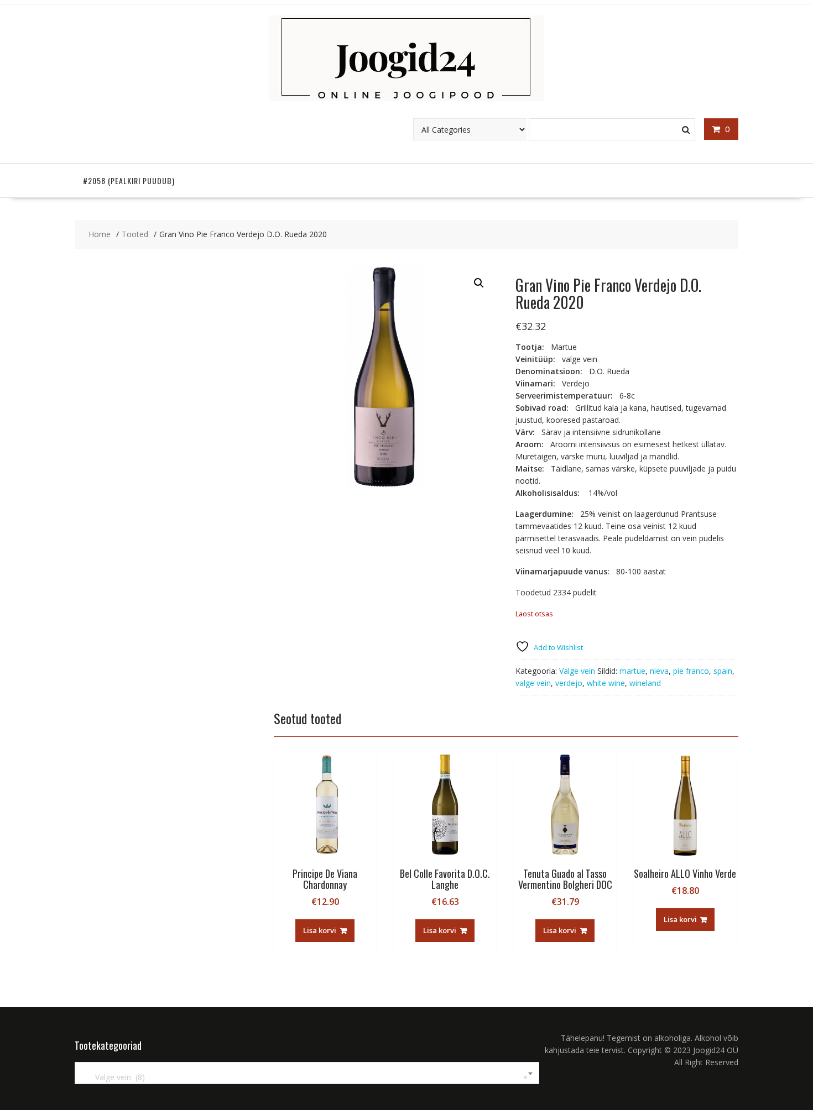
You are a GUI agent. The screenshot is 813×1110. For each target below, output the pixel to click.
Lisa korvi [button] (319, 930)
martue (632, 671)
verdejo (568, 683)
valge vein (533, 683)
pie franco (691, 671)
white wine (606, 683)
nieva (659, 671)
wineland (645, 683)
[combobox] (307, 1073)
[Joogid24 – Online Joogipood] (406, 98)
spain (722, 671)
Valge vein (577, 671)
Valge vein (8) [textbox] (305, 1077)
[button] (479, 283)
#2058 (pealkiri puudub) (129, 180)
